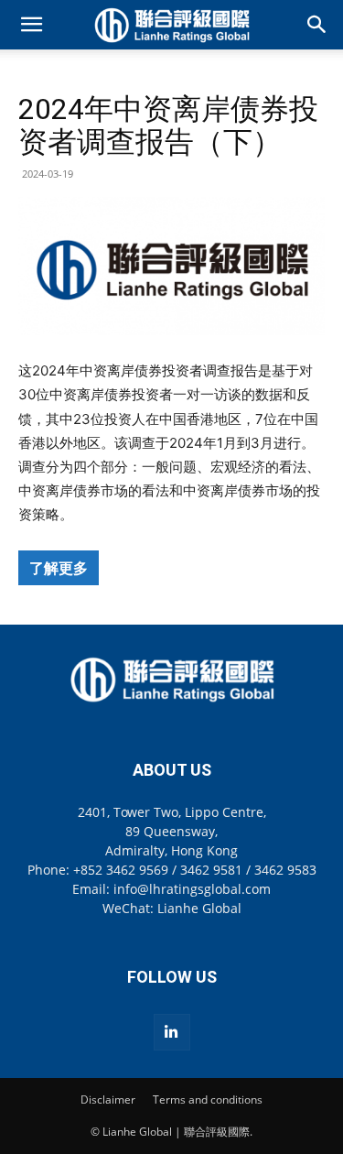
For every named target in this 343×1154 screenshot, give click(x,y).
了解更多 (58, 568)
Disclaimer (107, 1099)
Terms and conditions (208, 1099)
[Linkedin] (172, 1032)
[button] (31, 24)
